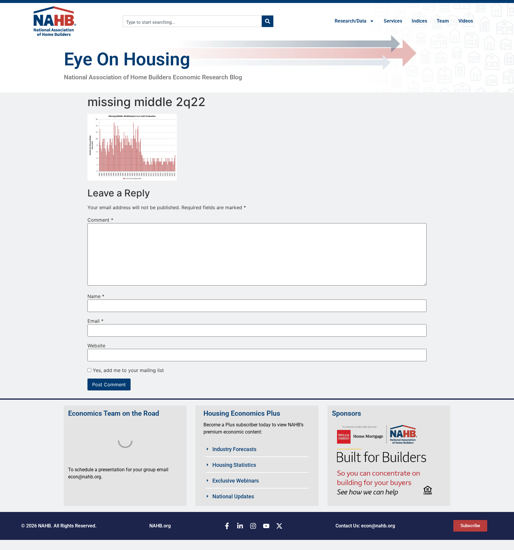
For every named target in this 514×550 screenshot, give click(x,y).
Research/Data (350, 21)
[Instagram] (253, 526)
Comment (100, 220)
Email (95, 321)
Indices (419, 21)
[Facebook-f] (227, 526)
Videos (465, 21)
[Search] (267, 21)
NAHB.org (160, 526)
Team (443, 21)
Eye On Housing (127, 59)
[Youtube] (266, 526)
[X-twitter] (279, 526)
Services (393, 21)
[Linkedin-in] (240, 526)
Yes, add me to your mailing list (127, 370)
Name (95, 296)
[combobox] (192, 21)
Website (96, 345)
